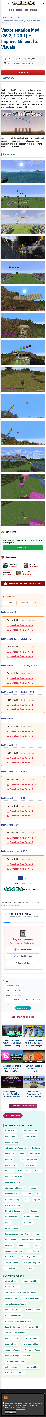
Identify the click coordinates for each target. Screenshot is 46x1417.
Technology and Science (31, 1257)
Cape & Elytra (10, 1165)
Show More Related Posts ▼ (23, 1106)
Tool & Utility (10, 1268)
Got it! (10, 1412)
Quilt (32, 63)
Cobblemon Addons (31, 1281)
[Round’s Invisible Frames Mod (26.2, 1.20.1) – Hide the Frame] (34, 1082)
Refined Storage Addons (14, 1373)
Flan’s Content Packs (13, 1315)
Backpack (36, 1148)
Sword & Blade (10, 1257)
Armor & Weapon (11, 1142)
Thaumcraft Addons (32, 1327)
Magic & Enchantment (13, 1211)
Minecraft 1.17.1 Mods (13, 990)
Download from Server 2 (21, 630)
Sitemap (42, 1393)
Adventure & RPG (30, 1131)
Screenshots (8, 78)
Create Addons (10, 1281)
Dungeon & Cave (11, 1194)
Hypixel (37, 1200)
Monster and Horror (31, 1217)
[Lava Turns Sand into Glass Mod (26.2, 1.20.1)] (34, 1056)
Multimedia (28, 1222)
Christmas (9, 1171)
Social (37, 1245)
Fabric (28, 63)
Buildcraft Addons (12, 1338)
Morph (7, 1222)
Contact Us (6, 1393)
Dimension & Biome (12, 1182)
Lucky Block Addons (12, 1327)
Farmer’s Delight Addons (31, 1298)
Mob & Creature (11, 1217)
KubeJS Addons (11, 1367)
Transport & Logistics (32, 1263)
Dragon (34, 1188)
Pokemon (37, 1234)
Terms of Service (18, 1393)
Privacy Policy (31, 1393)
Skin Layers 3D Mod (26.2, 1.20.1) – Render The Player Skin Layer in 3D (34, 1043)
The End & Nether (11, 1263)
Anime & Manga (30, 1136)
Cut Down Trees (24, 1171)
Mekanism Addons (31, 1367)
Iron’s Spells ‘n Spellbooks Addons (18, 1356)
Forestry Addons (32, 1338)
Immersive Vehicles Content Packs (18, 1321)
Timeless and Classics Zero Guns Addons (20, 1293)
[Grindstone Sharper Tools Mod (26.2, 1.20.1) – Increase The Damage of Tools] (12, 1031)
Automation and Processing (15, 1148)
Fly (38, 1194)
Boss (22, 1154)
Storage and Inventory (13, 1251)
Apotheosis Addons (12, 1350)
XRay (30, 1268)
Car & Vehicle (30, 1165)
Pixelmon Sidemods (33, 1310)
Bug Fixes (9, 1159)
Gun (26, 1200)
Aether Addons (10, 1344)
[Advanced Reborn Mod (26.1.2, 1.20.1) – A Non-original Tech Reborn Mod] (12, 1056)
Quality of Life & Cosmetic (31, 1240)
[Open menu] (3, 3)
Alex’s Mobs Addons (31, 1344)
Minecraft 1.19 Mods (33, 1000)
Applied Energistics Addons (15, 1304)
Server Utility (23, 1245)
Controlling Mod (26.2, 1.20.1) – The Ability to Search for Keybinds (12, 1094)
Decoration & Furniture (13, 1177)
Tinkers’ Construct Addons (15, 1333)
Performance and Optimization (16, 1234)
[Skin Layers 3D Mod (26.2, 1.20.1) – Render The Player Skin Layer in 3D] (34, 1031)
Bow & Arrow (35, 1154)
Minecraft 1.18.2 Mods (13, 1000)
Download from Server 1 (21, 625)
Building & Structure (29, 1159)
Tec (9, 63)
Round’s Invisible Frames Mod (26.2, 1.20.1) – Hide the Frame (34, 1094)
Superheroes (34, 1251)
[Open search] (43, 3)
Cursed (37, 1171)
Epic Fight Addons (12, 1287)
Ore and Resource (12, 1228)
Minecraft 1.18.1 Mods (13, 995)
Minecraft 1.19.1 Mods (13, 1004)
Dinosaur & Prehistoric (13, 1188)
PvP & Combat (10, 1240)
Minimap (33, 1211)
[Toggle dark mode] (8, 3)
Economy (27, 1194)
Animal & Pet (10, 1136)
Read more (20, 1408)
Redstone (8, 1245)
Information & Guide (12, 1205)
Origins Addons (11, 1298)
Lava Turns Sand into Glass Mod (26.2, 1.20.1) (34, 1068)
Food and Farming (12, 1200)
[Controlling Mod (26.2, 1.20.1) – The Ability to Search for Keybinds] (12, 1082)
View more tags (23, 1008)
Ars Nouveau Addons (33, 1350)
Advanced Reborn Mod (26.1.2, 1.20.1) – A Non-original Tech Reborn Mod (12, 1069)
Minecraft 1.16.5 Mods (13, 986)
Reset (37, 603)
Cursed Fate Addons (12, 1310)
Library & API (10, 1131)
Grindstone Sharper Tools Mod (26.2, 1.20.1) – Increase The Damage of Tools (12, 1043)
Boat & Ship (9, 1154)
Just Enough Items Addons (15, 1361)
